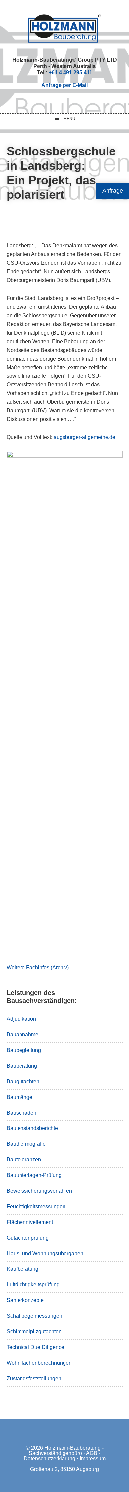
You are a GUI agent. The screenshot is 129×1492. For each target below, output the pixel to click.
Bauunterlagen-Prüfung (34, 1175)
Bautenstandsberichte (32, 1128)
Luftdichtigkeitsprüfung (33, 1284)
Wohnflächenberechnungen (39, 1363)
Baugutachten (23, 1081)
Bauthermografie (26, 1144)
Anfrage (112, 190)
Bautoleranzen (24, 1159)
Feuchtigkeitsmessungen (36, 1206)
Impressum (93, 1458)
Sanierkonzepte (25, 1300)
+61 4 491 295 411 (70, 72)
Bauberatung (22, 1066)
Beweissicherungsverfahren (39, 1191)
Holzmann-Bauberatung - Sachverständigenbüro (66, 1450)
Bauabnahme (22, 1034)
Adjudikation (21, 1019)
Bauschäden (21, 1113)
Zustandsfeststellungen (34, 1378)
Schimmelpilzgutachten (34, 1331)
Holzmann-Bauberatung (64, 28)
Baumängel (20, 1097)
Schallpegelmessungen (34, 1316)
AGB (91, 1453)
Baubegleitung (24, 1050)
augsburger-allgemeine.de (84, 437)
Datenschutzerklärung (49, 1458)
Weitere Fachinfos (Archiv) (38, 967)
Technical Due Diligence (35, 1347)
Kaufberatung (22, 1269)
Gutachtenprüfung (28, 1238)
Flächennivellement (30, 1222)
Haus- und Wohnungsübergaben (45, 1253)
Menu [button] (69, 118)
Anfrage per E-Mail (64, 85)
